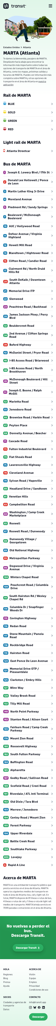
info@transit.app (37, 1002)
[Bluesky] (34, 1007)
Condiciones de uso (38, 989)
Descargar (38, 1016)
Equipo (32, 978)
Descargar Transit (26, 947)
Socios (7, 997)
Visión (32, 974)
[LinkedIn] (43, 1007)
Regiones (8, 974)
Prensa (6, 982)
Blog (5, 978)
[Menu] (50, 6)
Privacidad (34, 985)
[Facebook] (39, 1007)
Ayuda (6, 985)
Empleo (33, 982)
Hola (6, 969)
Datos (6, 1009)
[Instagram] (30, 1007)
